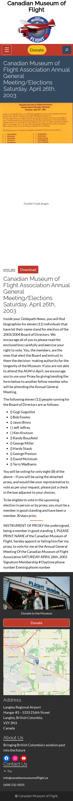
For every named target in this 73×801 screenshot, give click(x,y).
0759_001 (9, 270)
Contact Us (15, 764)
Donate (37, 49)
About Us (13, 737)
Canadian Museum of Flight (37, 796)
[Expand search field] (66, 50)
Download (28, 269)
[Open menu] (7, 50)
